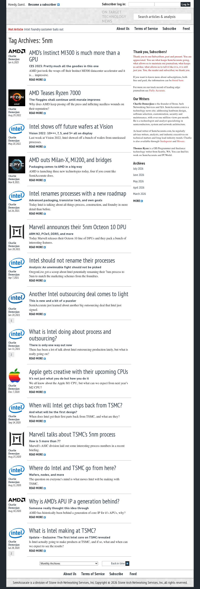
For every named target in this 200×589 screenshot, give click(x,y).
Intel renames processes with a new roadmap (77, 193)
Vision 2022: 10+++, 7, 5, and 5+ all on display (60, 133)
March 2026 (139, 194)
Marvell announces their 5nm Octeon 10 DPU (77, 227)
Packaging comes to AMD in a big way (55, 166)
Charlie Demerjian (14, 57)
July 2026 (138, 168)
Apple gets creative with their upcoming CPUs (78, 371)
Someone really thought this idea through (59, 508)
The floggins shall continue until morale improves (64, 100)
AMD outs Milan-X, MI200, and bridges (70, 160)
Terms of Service (146, 28)
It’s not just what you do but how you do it (59, 378)
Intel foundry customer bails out (43, 29)
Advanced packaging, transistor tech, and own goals (65, 200)
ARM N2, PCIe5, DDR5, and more (51, 234)
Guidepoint (166, 141)
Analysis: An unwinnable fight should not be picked (65, 267)
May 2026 (138, 181)
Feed (186, 28)
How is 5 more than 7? (45, 441)
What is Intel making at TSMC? (62, 530)
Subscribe (169, 28)
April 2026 (138, 187)
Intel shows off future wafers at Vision (71, 126)
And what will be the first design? (53, 412)
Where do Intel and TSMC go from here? (72, 468)
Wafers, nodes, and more (46, 475)
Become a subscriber (42, 4)
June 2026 (138, 175)
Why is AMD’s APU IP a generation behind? (74, 501)
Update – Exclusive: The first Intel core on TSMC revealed (69, 537)
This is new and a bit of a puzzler (52, 301)
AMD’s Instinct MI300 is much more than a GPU (74, 55)
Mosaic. (181, 141)
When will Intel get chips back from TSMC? (75, 405)
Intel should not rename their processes (72, 260)
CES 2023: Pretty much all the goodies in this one (64, 66)
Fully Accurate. (157, 90)
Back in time (118, 563)
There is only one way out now (50, 345)
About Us (123, 28)
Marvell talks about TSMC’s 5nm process (72, 434)
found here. (178, 80)
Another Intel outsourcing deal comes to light (78, 294)
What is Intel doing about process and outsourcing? (70, 334)
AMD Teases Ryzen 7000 (55, 93)
